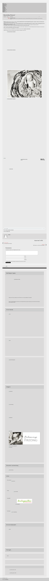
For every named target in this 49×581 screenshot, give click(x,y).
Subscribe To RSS (38, 240)
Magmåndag (3, 7)
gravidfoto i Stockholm (16, 18)
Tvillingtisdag (3, 8)
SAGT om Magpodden (4, 4)
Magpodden (36, 18)
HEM (2, 3)
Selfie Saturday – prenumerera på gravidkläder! (39, 245)
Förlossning (12, 18)
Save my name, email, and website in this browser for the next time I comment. (16, 261)
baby (10, 18)
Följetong (3, 11)
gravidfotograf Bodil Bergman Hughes (29, 18)
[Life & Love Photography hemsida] (24, 536)
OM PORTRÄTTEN (4, 5)
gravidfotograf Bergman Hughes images (21, 18)
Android (7, 231)
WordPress (6, 579)
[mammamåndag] (24, 410)
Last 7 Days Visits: (12, 569)
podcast (41, 18)
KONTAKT (3, 6)
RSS (9, 231)
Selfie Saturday (4, 10)
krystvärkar (34, 18)
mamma (38, 18)
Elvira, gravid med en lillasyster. (8, 243)
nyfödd (40, 18)
